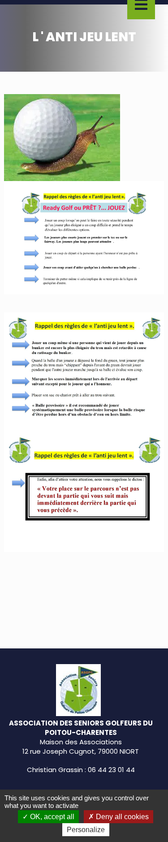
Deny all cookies (121, 816)
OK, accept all (51, 816)
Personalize (86, 829)
